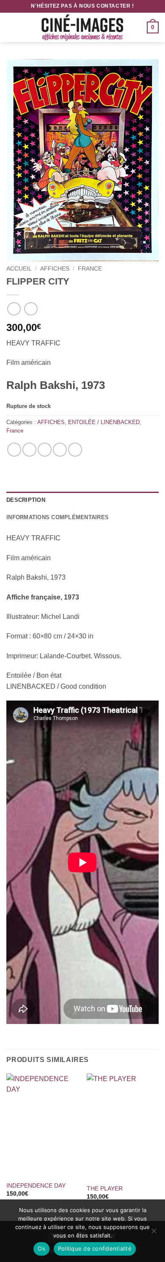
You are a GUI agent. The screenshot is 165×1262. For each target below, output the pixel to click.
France (90, 269)
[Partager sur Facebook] (29, 450)
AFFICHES (54, 269)
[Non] (153, 1233)
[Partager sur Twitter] (45, 450)
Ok (41, 1248)
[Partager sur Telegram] (75, 450)
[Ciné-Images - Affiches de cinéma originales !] (82, 27)
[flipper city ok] (82, 160)
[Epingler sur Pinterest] (60, 450)
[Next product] (13, 308)
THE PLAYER (105, 1188)
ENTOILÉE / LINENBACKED (104, 422)
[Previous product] (30, 308)
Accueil (19, 269)
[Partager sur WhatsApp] (14, 450)
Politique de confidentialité (95, 1248)
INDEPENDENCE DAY (36, 1186)
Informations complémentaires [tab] (57, 517)
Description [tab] (25, 500)
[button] (11, 27)
